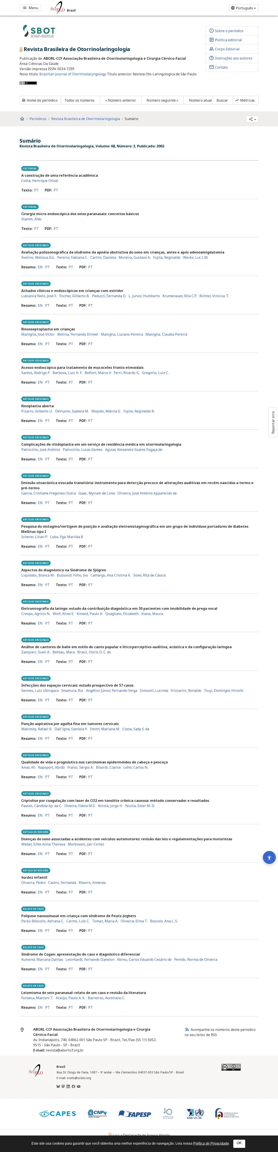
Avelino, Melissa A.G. (38, 257)
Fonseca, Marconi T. (37, 997)
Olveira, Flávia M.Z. (80, 805)
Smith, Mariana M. (105, 729)
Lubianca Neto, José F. (39, 295)
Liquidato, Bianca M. (37, 575)
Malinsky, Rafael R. (36, 729)
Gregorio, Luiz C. (155, 372)
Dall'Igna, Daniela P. (71, 729)
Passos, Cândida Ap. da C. (41, 805)
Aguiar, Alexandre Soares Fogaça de (133, 449)
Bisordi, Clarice (108, 767)
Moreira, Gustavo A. (135, 257)
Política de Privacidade (211, 1143)
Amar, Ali (28, 767)
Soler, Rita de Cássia (149, 575)
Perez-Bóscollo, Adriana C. (42, 921)
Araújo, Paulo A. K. (70, 997)
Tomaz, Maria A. (105, 921)
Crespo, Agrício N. (35, 613)
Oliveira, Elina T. (134, 921)
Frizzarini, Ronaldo (186, 690)
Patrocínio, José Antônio (40, 449)
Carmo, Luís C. (77, 921)
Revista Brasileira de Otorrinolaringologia (85, 118)
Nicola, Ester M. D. (140, 805)
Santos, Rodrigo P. (35, 372)
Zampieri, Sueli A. (35, 652)
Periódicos (38, 118)
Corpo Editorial (224, 48)
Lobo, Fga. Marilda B (66, 536)
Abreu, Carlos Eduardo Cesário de (144, 959)
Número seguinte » (162, 100)
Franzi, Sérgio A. (80, 767)
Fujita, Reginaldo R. (138, 411)
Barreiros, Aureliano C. (106, 997)
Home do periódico (40, 100)
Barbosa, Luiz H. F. (67, 372)
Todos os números (80, 100)
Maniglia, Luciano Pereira (122, 334)
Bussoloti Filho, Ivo (72, 575)
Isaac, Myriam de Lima (96, 493)
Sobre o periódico (226, 30)
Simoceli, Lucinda (154, 690)
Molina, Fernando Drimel (77, 334)
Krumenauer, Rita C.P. (179, 295)
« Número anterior (120, 100)
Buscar (222, 100)
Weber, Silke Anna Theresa (43, 844)
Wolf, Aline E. (63, 613)
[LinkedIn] (68, 1086)
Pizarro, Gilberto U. (37, 411)
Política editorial (225, 39)
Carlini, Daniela (103, 257)
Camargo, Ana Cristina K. (111, 575)
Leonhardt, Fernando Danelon (90, 959)
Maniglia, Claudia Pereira (166, 334)
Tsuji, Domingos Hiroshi (223, 690)
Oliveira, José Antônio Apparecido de (147, 493)
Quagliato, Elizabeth (122, 613)
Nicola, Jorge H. (110, 805)
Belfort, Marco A (98, 372)
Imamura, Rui (72, 690)
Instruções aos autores (230, 58)
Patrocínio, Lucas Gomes (83, 449)
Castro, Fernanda (62, 882)
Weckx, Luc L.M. (195, 257)
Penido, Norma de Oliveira (195, 959)
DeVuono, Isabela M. (72, 411)
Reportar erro (273, 422)
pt (36, 190)
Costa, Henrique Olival (39, 180)
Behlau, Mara (64, 652)
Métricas (245, 100)
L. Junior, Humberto (144, 295)
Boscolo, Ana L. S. (164, 921)
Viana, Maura (152, 613)
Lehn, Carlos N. (135, 767)
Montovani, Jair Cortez (86, 844)
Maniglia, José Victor (38, 334)
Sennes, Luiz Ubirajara (40, 690)
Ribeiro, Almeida (92, 882)
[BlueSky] (58, 1086)
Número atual (200, 100)
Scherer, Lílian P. (34, 536)
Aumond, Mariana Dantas (42, 959)
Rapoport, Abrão (51, 767)
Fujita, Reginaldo (166, 257)
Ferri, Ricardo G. (126, 372)
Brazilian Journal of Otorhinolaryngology (73, 74)
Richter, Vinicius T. (214, 295)
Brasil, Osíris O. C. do (94, 652)
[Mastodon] (63, 1086)
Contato (218, 67)
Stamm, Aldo (31, 219)
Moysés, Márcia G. (106, 411)
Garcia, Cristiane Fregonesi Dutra (48, 493)
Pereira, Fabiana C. (72, 257)
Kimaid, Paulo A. (90, 613)
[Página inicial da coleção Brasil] (36, 1076)
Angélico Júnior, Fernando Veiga (111, 690)
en (40, 267)
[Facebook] (73, 1086)
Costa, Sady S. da (135, 729)
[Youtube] (78, 1086)
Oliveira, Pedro (33, 882)
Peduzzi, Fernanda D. (109, 295)
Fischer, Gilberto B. (74, 295)
